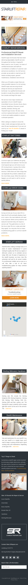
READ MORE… (5, 183)
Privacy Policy (14, 579)
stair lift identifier (14, 128)
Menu (15, 2)
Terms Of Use (23, 578)
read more (8, 408)
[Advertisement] (14, 353)
